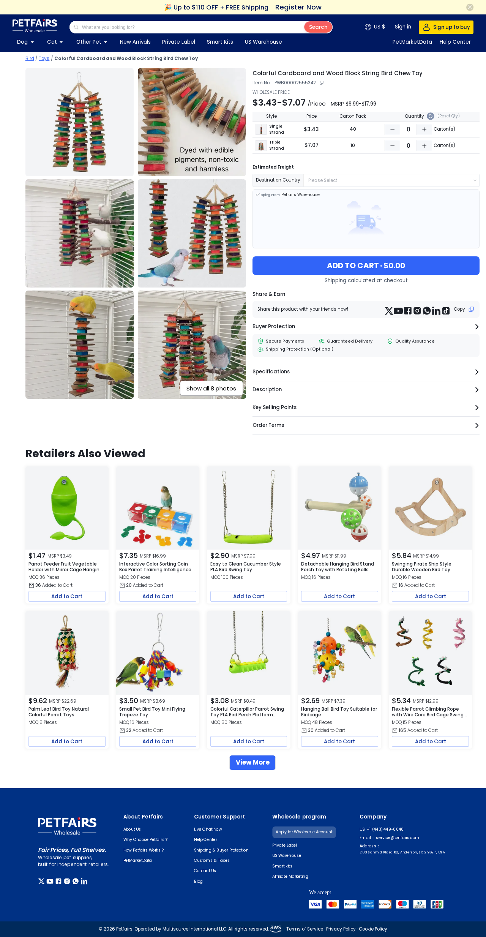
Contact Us (205, 870)
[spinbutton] (408, 129)
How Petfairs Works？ (144, 849)
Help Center (205, 839)
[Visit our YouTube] (51, 881)
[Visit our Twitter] (42, 881)
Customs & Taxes (212, 860)
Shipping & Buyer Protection (221, 849)
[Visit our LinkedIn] (85, 881)
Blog (198, 880)
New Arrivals (135, 42)
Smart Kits (220, 42)
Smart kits (282, 866)
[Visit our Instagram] (68, 881)
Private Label (178, 42)
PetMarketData (137, 860)
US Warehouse (263, 42)
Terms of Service (304, 929)
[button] (392, 129)
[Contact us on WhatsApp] (76, 881)
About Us (132, 829)
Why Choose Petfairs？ (146, 839)
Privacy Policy (340, 929)
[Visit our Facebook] (59, 881)
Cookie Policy (372, 929)
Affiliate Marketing (290, 876)
